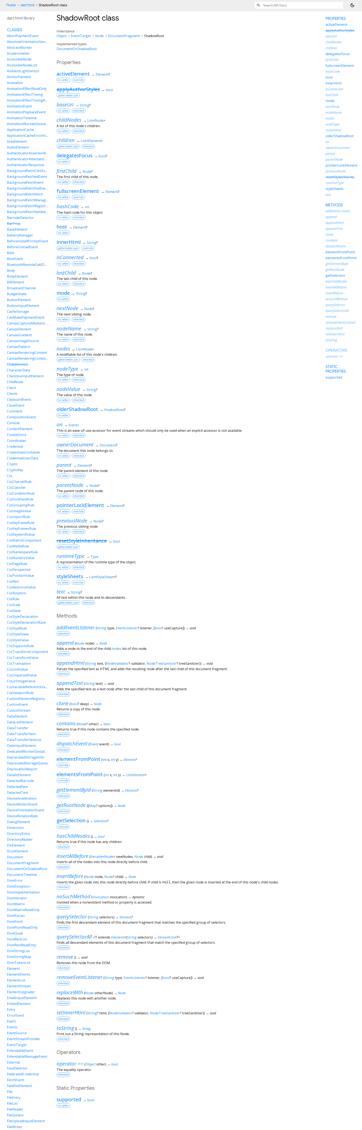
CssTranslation (19, 663)
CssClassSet (16, 487)
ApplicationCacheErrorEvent (29, 135)
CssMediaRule (18, 546)
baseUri (65, 104)
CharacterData (18, 370)
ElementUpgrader (21, 992)
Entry (11, 1009)
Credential (15, 446)
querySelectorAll (74, 936)
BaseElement (17, 229)
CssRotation (16, 593)
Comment (14, 411)
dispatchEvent (72, 743)
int (87, 207)
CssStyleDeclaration (22, 616)
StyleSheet (105, 577)
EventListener (127, 628)
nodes (63, 348)
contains (66, 723)
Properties (336, 18)
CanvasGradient (19, 335)
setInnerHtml (71, 1012)
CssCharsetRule (19, 481)
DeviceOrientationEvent (25, 810)
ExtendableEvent (20, 1050)
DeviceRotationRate (22, 816)
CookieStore (16, 434)
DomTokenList (18, 962)
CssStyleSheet (18, 634)
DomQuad (15, 933)
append (65, 642)
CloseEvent (15, 405)
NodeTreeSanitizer (162, 663)
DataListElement (20, 722)
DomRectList (17, 939)
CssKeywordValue (21, 534)
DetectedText (17, 792)
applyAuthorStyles (78, 89)
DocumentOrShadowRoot (77, 49)
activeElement (73, 73)
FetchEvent (15, 1080)
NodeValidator (117, 663)
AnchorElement (19, 77)
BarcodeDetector (20, 217)
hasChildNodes (73, 835)
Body (11, 270)
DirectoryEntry (18, 833)
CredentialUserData (22, 458)
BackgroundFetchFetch (25, 194)
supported (69, 1099)
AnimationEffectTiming (25, 94)
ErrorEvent (15, 1015)
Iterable (96, 856)
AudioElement (18, 147)
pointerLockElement (80, 505)
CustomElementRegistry (26, 698)
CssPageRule (17, 563)
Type (94, 556)
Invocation (100, 897)
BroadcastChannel (21, 288)
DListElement (17, 851)
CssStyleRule (17, 628)
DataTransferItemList (24, 739)
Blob (10, 253)
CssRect (13, 581)
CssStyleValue (18, 640)
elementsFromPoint (80, 774)
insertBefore (70, 876)
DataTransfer (17, 728)
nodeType (67, 368)
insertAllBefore (72, 855)
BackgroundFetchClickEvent (28, 170)
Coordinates (16, 440)
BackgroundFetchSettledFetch (30, 211)
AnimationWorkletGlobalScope (31, 124)
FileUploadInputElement (26, 1121)
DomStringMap (19, 956)
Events (74, 425)
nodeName (69, 328)
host (62, 226)
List (90, 120)
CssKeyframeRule (20, 522)
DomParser (16, 915)
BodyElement (17, 276)
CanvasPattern (18, 346)
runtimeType (70, 555)
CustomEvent (17, 704)
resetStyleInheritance (82, 540)
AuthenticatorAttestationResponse (34, 159)
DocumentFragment (124, 36)
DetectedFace (17, 786)
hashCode (68, 206)
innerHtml (69, 241)
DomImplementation (23, 892)
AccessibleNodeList (22, 65)
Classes (14, 30)
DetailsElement (19, 775)
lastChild (66, 272)
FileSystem (15, 1115)
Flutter (11, 5)
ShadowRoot (114, 409)
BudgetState (17, 294)
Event (94, 744)
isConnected (70, 257)
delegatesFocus (74, 155)
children (66, 140)
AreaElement (17, 141)
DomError (15, 880)
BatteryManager (20, 235)
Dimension (15, 827)
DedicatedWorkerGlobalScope (30, 751)
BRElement (15, 282)
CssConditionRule (21, 493)
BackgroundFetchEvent (25, 182)
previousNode (72, 520)
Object (62, 36)
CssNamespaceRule (22, 552)
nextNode (67, 308)
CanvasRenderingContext (27, 352)
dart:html (27, 5)
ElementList (166, 937)
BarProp (13, 223)
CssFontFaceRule (20, 499)
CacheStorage (18, 311)
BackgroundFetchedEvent (27, 176)
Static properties (336, 369)
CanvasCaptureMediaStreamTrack (34, 323)
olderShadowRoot (77, 409)
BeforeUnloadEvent (22, 247)
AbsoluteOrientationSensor (28, 41)
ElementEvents (18, 974)
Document (108, 445)
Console (13, 423)
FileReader (15, 1109)
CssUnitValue (17, 669)
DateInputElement (21, 745)
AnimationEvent (19, 106)
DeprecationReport (22, 769)
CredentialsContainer (23, 452)
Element (102, 74)
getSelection (71, 820)
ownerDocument (75, 444)
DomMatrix (16, 904)
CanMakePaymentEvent (25, 317)
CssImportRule (18, 517)
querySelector (72, 916)
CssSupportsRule (20, 646)
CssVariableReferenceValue (28, 687)
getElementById (74, 789)
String (84, 105)
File (9, 1091)
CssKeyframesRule (21, 528)
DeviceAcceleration (21, 798)
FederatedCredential (23, 1074)
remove (65, 956)
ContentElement (19, 429)
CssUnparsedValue (22, 675)
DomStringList (18, 951)
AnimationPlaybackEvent (26, 112)
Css (9, 475)
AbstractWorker (19, 47)
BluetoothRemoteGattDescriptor (32, 264)
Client (11, 387)
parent (64, 464)
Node (99, 36)
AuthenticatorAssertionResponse (33, 153)
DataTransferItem (21, 734)
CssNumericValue (21, 558)
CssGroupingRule (20, 505)
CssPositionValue (20, 575)
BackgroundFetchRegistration (30, 206)
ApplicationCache (20, 129)
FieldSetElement (19, 1085)
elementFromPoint (78, 758)
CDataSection (17, 364)
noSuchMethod (73, 896)
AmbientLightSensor (23, 71)
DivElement (16, 845)
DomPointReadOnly (22, 927)
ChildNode (15, 382)
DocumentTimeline (22, 874)
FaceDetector (17, 1068)
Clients (12, 393)
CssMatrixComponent (24, 540)
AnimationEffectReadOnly (27, 88)
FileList (12, 1103)
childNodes (69, 119)
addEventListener (76, 627)
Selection (100, 821)
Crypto (12, 464)
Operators (336, 350)
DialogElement (18, 822)
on (59, 424)
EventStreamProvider (23, 1039)
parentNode (70, 484)
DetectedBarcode (20, 780)
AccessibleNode (19, 59)
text (61, 591)
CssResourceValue (21, 587)
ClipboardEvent (19, 399)
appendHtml (70, 662)
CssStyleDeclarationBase (26, 622)
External (13, 1062)
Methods (334, 205)
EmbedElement (18, 1003)
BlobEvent (15, 258)
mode (63, 292)
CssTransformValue (22, 657)
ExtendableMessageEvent (27, 1056)
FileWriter (14, 1127)
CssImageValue (19, 511)
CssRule (13, 599)
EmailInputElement (22, 998)
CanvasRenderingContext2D (29, 358)
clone (63, 703)
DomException (18, 886)
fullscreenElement (78, 190)
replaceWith (70, 992)
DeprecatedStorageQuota (27, 763)
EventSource (17, 1033)
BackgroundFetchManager (28, 200)
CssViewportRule (20, 692)
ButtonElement (19, 299)
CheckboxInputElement (25, 376)
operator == (70, 1063)
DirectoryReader (20, 839)
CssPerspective (19, 569)
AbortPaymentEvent (23, 36)
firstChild (66, 170)
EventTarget (81, 36)
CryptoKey (15, 470)
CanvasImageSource (23, 341)
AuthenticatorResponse (25, 165)
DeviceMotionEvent (22, 804)
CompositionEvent (21, 417)
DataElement (17, 716)
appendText (70, 682)
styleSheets (70, 576)
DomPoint (15, 921)
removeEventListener (79, 977)
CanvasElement (19, 329)
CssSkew (14, 610)
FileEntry (14, 1097)
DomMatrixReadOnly (23, 910)
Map (92, 805)
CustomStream (18, 710)
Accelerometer (18, 53)
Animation (15, 82)
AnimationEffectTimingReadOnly (32, 100)
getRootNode (71, 805)
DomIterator (17, 898)
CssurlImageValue (21, 681)
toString (65, 1027)
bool (109, 90)
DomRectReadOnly (21, 945)
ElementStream (19, 986)
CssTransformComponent (27, 651)
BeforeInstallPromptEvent (27, 241)
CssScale (13, 604)
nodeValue (68, 388)
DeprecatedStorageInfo (25, 757)
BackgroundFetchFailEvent (28, 188)
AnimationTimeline (22, 118)
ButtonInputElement (23, 305)
